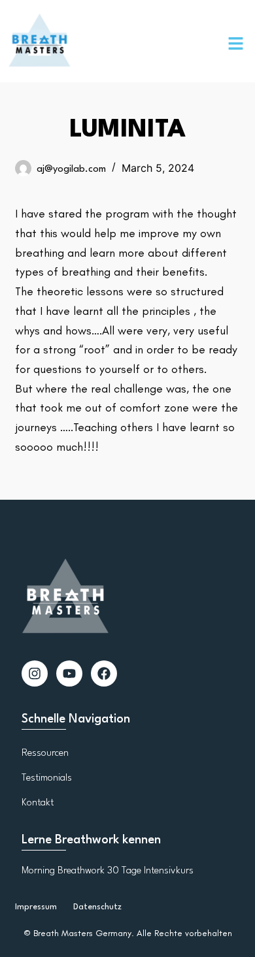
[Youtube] (69, 673)
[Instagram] (35, 673)
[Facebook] (104, 673)
